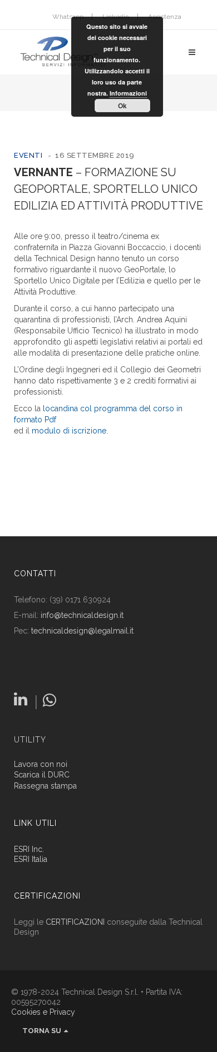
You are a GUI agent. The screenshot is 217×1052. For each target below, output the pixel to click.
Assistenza (164, 17)
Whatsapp (67, 17)
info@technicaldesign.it (82, 615)
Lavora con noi (40, 764)
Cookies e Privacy (43, 1012)
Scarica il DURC (42, 775)
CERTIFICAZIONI (75, 922)
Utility (30, 739)
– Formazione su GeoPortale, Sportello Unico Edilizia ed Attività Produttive (108, 189)
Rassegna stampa (45, 786)
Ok (122, 106)
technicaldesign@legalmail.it (82, 630)
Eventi (28, 155)
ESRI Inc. (29, 849)
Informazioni (128, 93)
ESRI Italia (30, 859)
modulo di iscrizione (69, 430)
